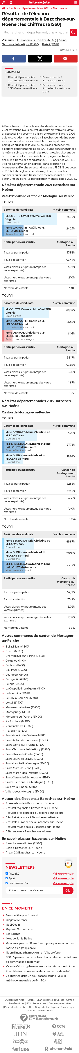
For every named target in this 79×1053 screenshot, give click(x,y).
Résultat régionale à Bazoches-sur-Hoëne (32, 808)
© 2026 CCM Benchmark (40, 1010)
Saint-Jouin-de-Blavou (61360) (24, 758)
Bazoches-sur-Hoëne (53, 85)
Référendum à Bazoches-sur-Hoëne (28, 831)
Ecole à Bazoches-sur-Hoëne (24, 848)
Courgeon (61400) (17, 674)
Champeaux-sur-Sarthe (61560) (36, 40)
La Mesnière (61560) (18, 693)
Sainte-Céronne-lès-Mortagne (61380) (29, 782)
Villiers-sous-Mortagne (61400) (25, 791)
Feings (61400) (15, 684)
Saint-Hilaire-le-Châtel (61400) (24, 754)
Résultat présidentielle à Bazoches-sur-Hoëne (34, 812)
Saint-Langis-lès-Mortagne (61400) (27, 763)
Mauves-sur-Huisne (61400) (23, 707)
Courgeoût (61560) (17, 679)
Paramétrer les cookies (15, 1007)
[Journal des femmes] (21, 1026)
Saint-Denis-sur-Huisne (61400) (25, 744)
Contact (70, 1000)
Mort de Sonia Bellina (19, 938)
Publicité (59, 1000)
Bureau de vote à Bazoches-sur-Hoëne (30, 803)
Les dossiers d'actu (19, 883)
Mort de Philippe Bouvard (22, 915)
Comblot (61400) (16, 660)
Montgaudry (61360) (18, 712)
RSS (28, 1003)
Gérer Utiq (34, 1007)
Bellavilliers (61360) (17, 646)
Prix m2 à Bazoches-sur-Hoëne (25, 852)
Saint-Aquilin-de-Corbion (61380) (26, 735)
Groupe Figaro (68, 1007)
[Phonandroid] (58, 1049)
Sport (11, 878)
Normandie (60, 8)
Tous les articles (16, 1003)
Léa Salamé (13, 934)
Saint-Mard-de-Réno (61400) (23, 768)
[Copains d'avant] (21, 1041)
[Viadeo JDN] (58, 1041)
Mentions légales (50, 1007)
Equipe (31, 1000)
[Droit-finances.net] (58, 1034)
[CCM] (58, 1026)
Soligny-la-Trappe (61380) (21, 787)
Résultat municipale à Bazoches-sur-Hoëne (33, 827)
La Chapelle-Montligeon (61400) (25, 688)
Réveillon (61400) (16, 730)
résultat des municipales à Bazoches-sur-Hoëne (38, 137)
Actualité (13, 873)
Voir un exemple (63, 873)
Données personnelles (60, 1003)
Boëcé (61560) (51, 44)
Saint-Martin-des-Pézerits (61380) (27, 773)
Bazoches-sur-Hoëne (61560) (24, 843)
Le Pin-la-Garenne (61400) (22, 698)
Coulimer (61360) (16, 670)
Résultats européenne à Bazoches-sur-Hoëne (34, 822)
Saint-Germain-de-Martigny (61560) (28, 749)
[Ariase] (21, 1049)
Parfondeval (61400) (18, 721)
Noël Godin (13, 924)
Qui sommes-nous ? (15, 1000)
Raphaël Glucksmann (19, 929)
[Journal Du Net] (21, 1034)
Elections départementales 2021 (29, 8)
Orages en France (17, 920)
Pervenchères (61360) (19, 726)
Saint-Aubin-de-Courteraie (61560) (27, 740)
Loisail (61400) (14, 702)
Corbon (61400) (15, 665)
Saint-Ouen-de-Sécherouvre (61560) (28, 777)
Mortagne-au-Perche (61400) (24, 716)
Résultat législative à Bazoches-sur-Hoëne (32, 817)
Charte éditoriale (45, 1000)
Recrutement (39, 1003)
